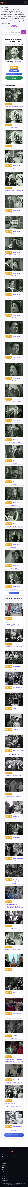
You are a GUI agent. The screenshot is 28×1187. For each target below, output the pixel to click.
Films (3, 1156)
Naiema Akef (9, 711)
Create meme (17, 1158)
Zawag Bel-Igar (17, 729)
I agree (14, 26)
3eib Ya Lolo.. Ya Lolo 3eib (11, 972)
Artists (3, 1161)
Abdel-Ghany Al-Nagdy (11, 881)
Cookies (3, 1178)
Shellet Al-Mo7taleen (10, 620)
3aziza (14, 708)
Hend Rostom (9, 1129)
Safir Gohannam (17, 926)
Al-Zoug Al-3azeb (17, 644)
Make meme (9, 103)
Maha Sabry (8, 1015)
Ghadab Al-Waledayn (10, 1103)
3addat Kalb (16, 1079)
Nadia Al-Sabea (18, 839)
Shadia (15, 753)
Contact (3, 1171)
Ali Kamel (20, 526)
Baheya (15, 879)
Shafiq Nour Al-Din (9, 753)
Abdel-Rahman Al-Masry (10, 106)
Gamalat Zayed (14, 568)
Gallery (3, 1165)
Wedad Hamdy (9, 732)
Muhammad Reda (9, 907)
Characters (4, 1163)
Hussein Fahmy (9, 1082)
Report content (5, 1180)
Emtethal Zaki (8, 254)
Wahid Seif (14, 1017)
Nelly (8, 796)
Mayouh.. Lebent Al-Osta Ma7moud (13, 1059)
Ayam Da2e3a (16, 772)
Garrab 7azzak (16, 103)
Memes (16, 1156)
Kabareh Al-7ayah (17, 1013)
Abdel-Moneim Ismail (17, 401)
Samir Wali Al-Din (14, 1130)
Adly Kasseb (20, 106)
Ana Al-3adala (16, 837)
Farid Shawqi (16, 648)
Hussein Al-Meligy (14, 547)
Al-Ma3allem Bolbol (18, 858)
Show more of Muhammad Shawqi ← (14, 1135)
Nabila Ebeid (13, 624)
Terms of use (5, 1173)
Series (3, 1158)
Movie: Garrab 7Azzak (11, 44)
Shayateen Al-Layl (17, 687)
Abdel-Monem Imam (13, 1106)
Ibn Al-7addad (16, 666)
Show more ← (14, 593)
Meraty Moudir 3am (18, 750)
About (3, 1169)
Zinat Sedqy (9, 906)
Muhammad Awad (18, 622)
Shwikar (8, 624)
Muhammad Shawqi (14, 127)
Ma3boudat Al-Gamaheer (11, 904)
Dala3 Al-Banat (16, 793)
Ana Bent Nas (16, 816)
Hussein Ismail (16, 754)
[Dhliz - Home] (3, 2)
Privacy (3, 1176)
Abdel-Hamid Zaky (15, 1108)
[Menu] (25, 2)
